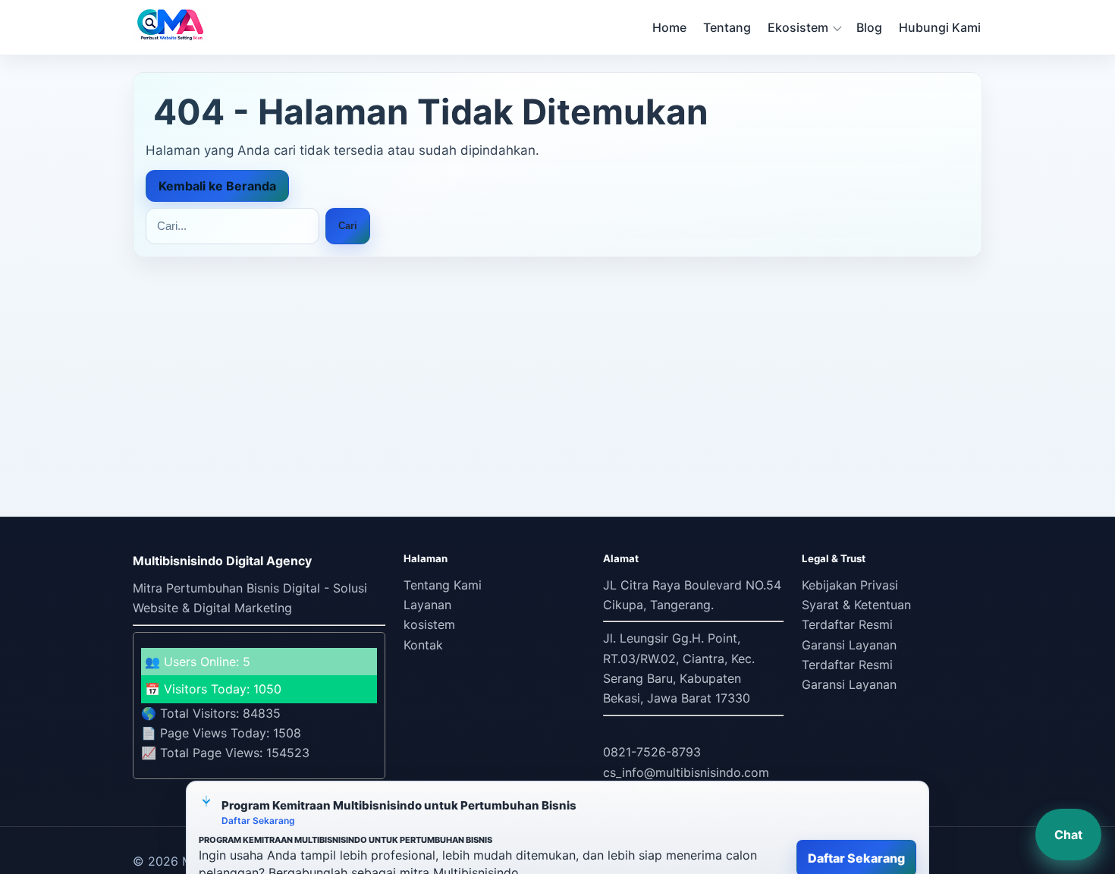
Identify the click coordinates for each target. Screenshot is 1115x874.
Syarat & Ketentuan (856, 604)
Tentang (727, 27)
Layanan (427, 604)
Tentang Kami (443, 585)
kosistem (429, 624)
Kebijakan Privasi (850, 585)
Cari (347, 225)
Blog (869, 27)
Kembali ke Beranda (217, 185)
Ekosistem (798, 27)
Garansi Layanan (849, 644)
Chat (1068, 834)
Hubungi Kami (940, 27)
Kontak (423, 644)
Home (669, 27)
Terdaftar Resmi (847, 624)
